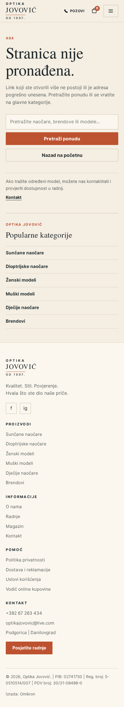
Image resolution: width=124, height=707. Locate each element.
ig (25, 408)
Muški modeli (20, 294)
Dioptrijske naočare (27, 266)
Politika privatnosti (25, 560)
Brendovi (15, 321)
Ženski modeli (21, 280)
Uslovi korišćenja (23, 579)
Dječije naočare (22, 307)
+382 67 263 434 (24, 613)
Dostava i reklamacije (28, 569)
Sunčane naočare (25, 253)
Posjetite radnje (29, 648)
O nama (14, 506)
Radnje (13, 516)
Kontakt (14, 197)
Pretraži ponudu (62, 139)
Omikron (27, 694)
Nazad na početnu (62, 155)
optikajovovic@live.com (30, 623)
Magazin (15, 526)
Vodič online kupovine (28, 589)
